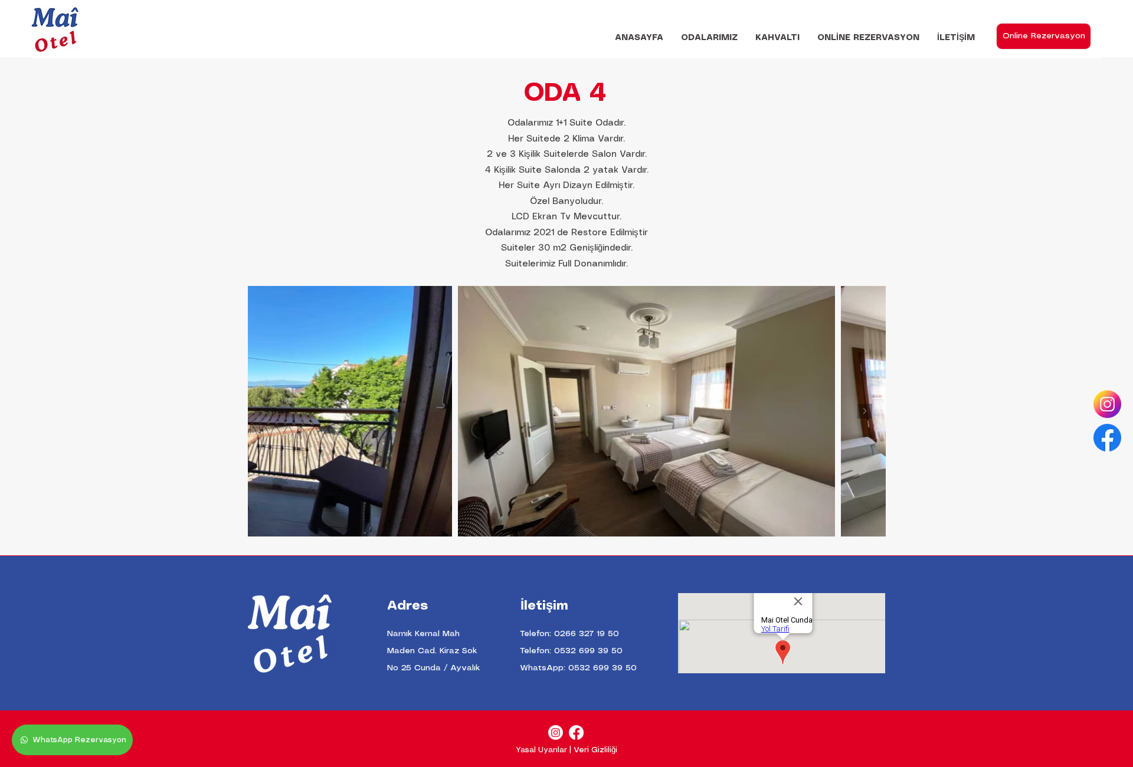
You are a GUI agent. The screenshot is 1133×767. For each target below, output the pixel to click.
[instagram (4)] (1107, 404)
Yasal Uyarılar (541, 750)
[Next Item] (864, 411)
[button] (709, 37)
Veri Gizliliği (595, 750)
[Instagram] (555, 732)
